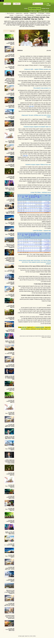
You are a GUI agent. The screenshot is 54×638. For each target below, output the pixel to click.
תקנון (23, 636)
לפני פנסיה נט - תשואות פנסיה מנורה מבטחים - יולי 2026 (10, 212)
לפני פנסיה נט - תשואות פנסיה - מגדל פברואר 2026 (9, 141)
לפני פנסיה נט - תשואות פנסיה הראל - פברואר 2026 (9, 106)
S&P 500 (26, 13)
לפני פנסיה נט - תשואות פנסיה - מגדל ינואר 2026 (9, 67)
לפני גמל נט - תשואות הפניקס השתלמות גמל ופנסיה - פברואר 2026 (9, 437)
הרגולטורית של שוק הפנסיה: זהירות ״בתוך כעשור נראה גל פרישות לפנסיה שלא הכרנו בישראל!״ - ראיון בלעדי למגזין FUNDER (9, 81)
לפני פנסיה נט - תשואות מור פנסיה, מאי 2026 (9, 271)
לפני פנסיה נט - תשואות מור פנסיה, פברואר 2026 (10, 497)
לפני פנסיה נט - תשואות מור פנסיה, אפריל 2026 (10, 200)
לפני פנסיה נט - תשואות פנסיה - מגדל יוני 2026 (9, 223)
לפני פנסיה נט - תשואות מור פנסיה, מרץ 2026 (10, 306)
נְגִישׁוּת (2, 0)
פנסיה (25, 8)
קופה (48, 3)
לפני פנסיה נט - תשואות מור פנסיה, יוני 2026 (9, 353)
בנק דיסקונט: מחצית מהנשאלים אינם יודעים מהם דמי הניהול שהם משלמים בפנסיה (9, 461)
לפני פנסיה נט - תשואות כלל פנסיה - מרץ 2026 (10, 43)
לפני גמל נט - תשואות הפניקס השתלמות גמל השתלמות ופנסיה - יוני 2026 (9, 378)
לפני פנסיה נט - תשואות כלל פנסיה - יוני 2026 (9, 544)
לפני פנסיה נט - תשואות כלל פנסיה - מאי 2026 (10, 94)
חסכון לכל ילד (41, 13)
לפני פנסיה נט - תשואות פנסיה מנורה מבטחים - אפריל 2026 (9, 55)
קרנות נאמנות (45, 8)
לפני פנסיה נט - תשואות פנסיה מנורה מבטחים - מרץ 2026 (10, 365)
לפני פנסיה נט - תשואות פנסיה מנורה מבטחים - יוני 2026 (10, 330)
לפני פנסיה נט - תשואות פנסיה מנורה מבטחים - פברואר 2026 (9, 604)
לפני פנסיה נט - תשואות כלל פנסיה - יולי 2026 (10, 283)
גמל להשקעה (33, 13)
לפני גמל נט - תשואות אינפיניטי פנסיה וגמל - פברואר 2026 (9, 189)
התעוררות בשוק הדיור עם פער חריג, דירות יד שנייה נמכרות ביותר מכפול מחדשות (9, 617)
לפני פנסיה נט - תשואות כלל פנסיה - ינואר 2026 (10, 177)
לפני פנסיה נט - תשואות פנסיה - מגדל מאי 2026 (9, 234)
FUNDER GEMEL (39, 327)
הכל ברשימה (19, 13)
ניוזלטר (34, 636)
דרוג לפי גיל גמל (10, 13)
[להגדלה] (34, 203)
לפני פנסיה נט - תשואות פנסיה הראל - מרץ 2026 (9, 165)
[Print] (48, 33)
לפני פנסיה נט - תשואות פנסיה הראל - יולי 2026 (9, 295)
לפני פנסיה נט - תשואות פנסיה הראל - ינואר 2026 (9, 318)
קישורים (19, 636)
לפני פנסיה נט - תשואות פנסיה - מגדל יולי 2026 (9, 117)
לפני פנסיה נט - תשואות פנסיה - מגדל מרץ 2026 (9, 486)
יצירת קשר (27, 636)
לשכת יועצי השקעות (43, 11)
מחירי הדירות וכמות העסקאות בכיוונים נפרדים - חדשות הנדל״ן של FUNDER (9, 246)
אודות (31, 636)
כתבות (48, 5)
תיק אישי (48, 13)
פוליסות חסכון (33, 11)
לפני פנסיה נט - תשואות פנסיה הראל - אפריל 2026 (9, 129)
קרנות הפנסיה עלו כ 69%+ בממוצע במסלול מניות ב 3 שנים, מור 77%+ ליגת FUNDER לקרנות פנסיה (9, 259)
